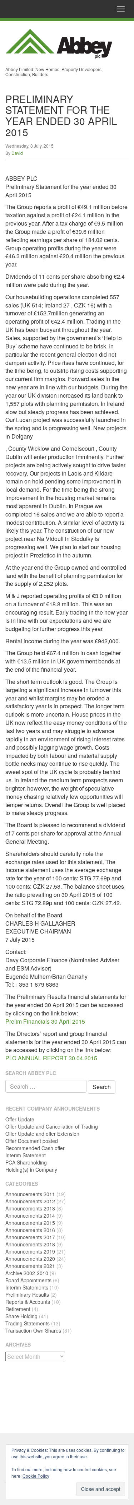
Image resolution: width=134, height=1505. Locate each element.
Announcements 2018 (30, 1244)
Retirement (17, 1308)
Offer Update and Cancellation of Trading (51, 1126)
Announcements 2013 (30, 1208)
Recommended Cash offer (35, 1148)
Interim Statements (26, 1287)
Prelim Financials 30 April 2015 (45, 1021)
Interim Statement (25, 1155)
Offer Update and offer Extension (42, 1133)
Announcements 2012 (30, 1201)
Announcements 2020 (30, 1258)
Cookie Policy (36, 1476)
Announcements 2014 (30, 1215)
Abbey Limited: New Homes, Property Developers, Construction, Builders (54, 71)
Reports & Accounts (27, 1301)
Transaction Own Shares (33, 1330)
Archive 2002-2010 (26, 1273)
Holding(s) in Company (31, 1169)
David (17, 153)
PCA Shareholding (26, 1162)
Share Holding (21, 1316)
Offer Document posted (31, 1140)
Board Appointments (28, 1280)
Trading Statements (27, 1323)
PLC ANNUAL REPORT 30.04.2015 (51, 1058)
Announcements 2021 (30, 1265)
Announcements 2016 (30, 1229)
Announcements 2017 (30, 1237)
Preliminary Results (27, 1294)
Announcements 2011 (30, 1194)
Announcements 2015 (30, 1222)
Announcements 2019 (30, 1251)
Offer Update (19, 1119)
